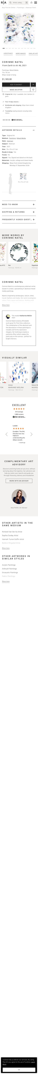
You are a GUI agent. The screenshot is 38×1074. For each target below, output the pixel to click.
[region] (19, 434)
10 (31, 48)
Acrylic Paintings (9, 565)
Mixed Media (21, 138)
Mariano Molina (16, 387)
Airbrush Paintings (9, 569)
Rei (9, 265)
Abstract (10, 141)
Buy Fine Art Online (8, 7)
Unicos (10, 385)
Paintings (20, 7)
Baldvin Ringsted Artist (11, 543)
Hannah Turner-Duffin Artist (13, 539)
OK (19, 1070)
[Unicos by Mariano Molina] (19, 372)
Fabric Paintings (8, 576)
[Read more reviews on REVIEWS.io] (19, 417)
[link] (27, 2)
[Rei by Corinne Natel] (19, 252)
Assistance (8, 53)
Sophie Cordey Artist (10, 535)
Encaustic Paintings (10, 573)
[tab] (19, 130)
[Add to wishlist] (33, 90)
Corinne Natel (12, 62)
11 (34, 48)
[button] (35, 3)
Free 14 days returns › (12, 102)
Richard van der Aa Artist (12, 532)
